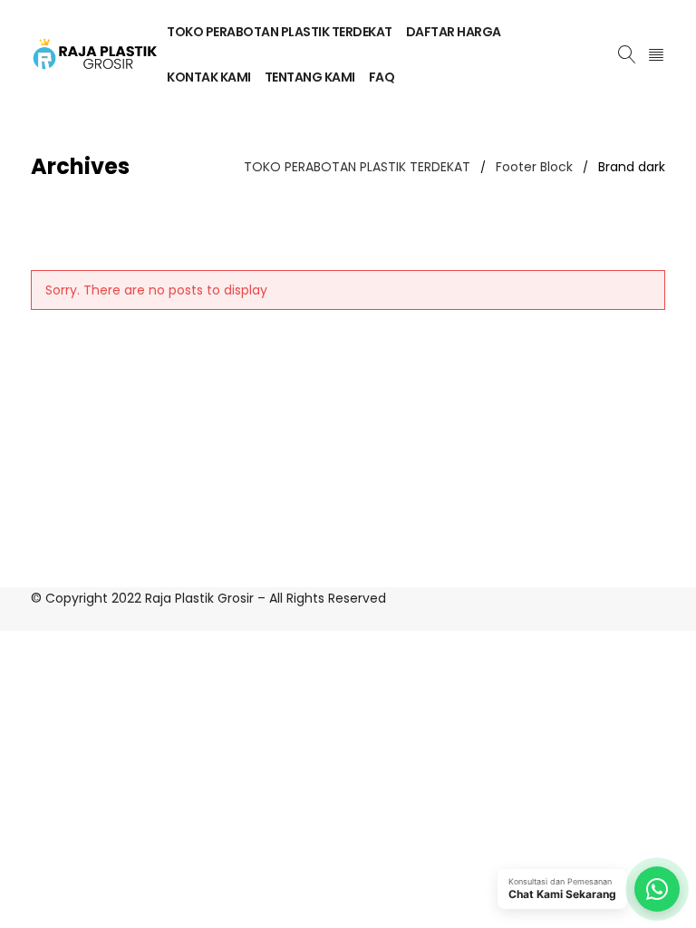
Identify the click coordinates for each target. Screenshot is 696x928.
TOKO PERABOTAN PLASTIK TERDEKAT (357, 167)
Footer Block (534, 167)
